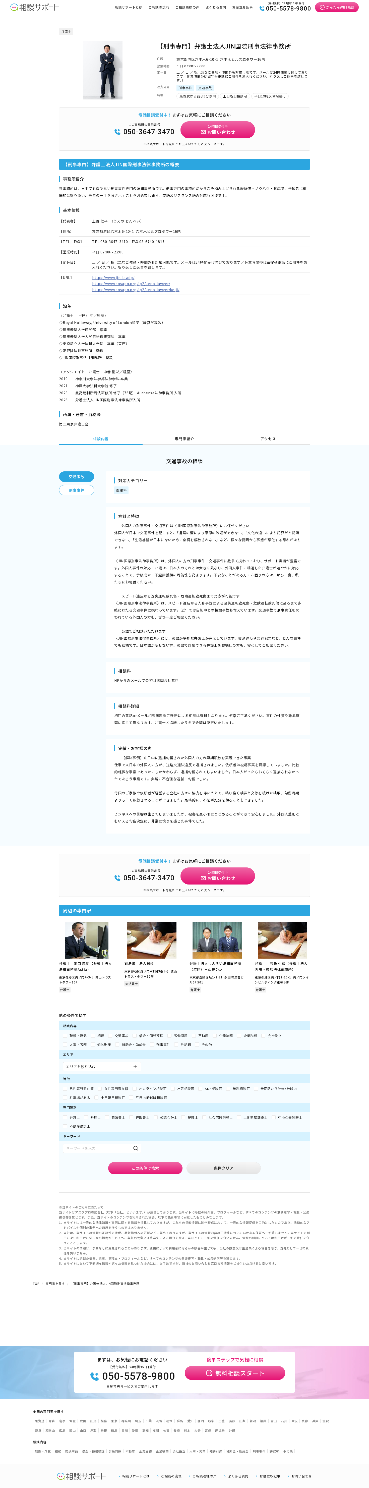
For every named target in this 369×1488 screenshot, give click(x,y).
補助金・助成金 (237, 1451)
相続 (58, 1451)
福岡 (156, 1430)
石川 (284, 1421)
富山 (274, 1421)
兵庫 (315, 1421)
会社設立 (179, 1451)
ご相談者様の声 (187, 7)
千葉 (149, 1421)
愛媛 (135, 1430)
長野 (232, 1421)
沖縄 (232, 1430)
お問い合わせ (301, 1476)
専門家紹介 (185, 438)
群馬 (180, 1421)
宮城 (72, 1421)
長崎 (176, 1430)
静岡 (201, 1421)
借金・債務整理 (93, 1451)
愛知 (190, 1421)
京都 (305, 1421)
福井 (263, 1421)
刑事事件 (77, 490)
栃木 (169, 1421)
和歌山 (50, 1430)
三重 (221, 1421)
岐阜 (211, 1421)
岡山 (72, 1430)
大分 (197, 1430)
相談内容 (101, 438)
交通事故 (77, 476)
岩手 (62, 1421)
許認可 (274, 1451)
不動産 (130, 1451)
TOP (36, 1283)
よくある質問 (216, 7)
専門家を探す (55, 1283)
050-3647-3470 (149, 132)
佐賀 (166, 1430)
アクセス (268, 438)
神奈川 (126, 1421)
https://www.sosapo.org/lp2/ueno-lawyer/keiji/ (135, 289)
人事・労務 (198, 1451)
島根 (104, 1430)
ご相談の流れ (159, 7)
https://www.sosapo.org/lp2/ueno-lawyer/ (131, 283)
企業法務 (145, 1451)
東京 (114, 1421)
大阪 (294, 1421)
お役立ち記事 (242, 7)
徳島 (114, 1430)
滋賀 (326, 1421)
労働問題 (115, 1451)
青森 (51, 1421)
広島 (62, 1430)
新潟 (253, 1421)
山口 (83, 1430)
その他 (288, 1451)
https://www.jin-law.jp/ (113, 277)
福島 (104, 1421)
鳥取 (93, 1430)
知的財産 (216, 1451)
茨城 (159, 1421)
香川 (124, 1430)
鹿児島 (220, 1430)
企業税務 (162, 1451)
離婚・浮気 (43, 1451)
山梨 (242, 1421)
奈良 (38, 1430)
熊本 (187, 1430)
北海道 (39, 1421)
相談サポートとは (129, 7)
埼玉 (138, 1421)
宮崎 (208, 1430)
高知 (145, 1430)
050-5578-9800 (288, 8)
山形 (93, 1421)
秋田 (83, 1421)
